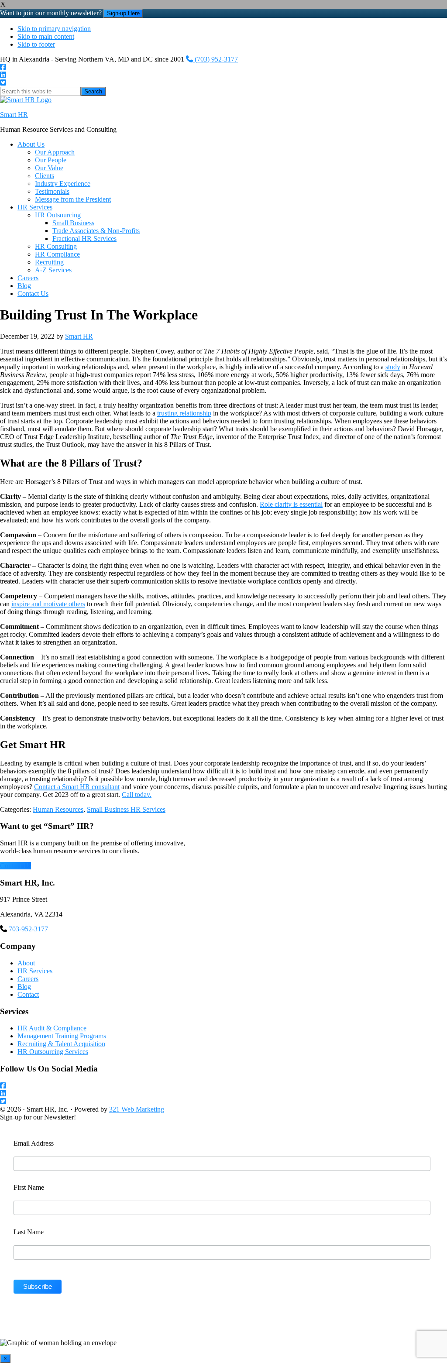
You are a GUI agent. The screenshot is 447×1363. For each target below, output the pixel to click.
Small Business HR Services (126, 809)
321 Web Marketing (136, 1109)
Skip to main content (45, 36)
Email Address (34, 1143)
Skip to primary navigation (54, 28)
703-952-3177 (28, 929)
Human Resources (58, 809)
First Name (29, 1187)
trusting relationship (184, 413)
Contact (28, 994)
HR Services (34, 971)
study (392, 367)
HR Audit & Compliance (51, 1028)
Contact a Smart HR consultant (77, 786)
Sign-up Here (123, 13)
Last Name (29, 1232)
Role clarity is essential (291, 504)
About (26, 963)
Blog (24, 986)
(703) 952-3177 (215, 59)
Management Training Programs (61, 1036)
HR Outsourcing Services (52, 1051)
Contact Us (15, 865)
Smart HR (14, 114)
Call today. (136, 794)
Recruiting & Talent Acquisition (61, 1043)
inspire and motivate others (48, 604)
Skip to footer (36, 44)
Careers (27, 978)
